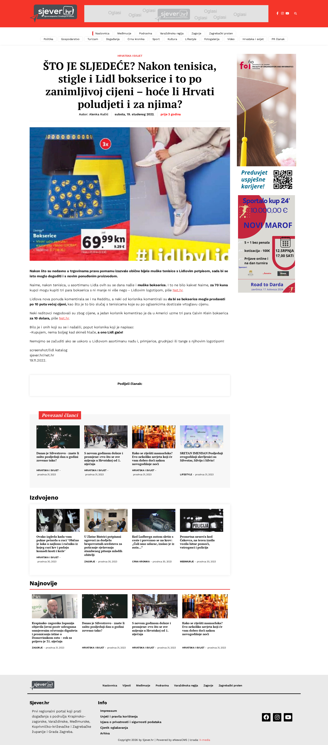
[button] (295, 14)
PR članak (278, 39)
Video (231, 39)
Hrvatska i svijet (253, 39)
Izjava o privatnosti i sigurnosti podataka (130, 722)
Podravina (145, 33)
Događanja (113, 39)
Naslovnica (102, 33)
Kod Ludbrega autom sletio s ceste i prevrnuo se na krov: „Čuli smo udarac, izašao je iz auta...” (153, 542)
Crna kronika (136, 39)
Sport (156, 39)
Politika (48, 39)
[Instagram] (282, 13)
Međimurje (124, 33)
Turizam (93, 39)
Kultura (172, 39)
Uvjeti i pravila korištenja (119, 716)
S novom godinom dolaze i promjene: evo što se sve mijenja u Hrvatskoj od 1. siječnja (103, 458)
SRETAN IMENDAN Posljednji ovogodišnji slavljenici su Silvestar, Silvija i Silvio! (201, 456)
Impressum (108, 711)
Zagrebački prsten (221, 33)
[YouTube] (287, 13)
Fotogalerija (211, 39)
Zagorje (196, 33)
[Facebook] (277, 13)
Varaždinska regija (172, 33)
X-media (204, 739)
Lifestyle (190, 39)
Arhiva (105, 733)
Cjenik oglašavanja (114, 727)
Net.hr (177, 290)
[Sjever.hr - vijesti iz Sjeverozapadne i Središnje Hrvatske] (53, 14)
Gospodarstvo (70, 39)
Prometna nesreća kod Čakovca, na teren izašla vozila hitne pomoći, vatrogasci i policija (197, 542)
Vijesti (126, 685)
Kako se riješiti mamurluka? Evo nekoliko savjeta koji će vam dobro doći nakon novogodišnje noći (152, 458)
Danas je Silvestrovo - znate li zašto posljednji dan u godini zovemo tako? (57, 456)
